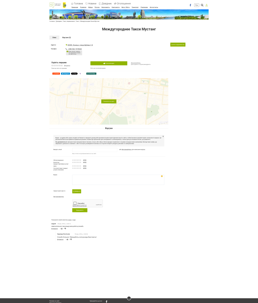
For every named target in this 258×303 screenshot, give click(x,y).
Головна (78, 3)
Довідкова (144, 7)
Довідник (107, 3)
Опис (54, 37)
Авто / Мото (126, 7)
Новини (92, 3)
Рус (196, 5)
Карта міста (116, 7)
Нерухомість (105, 7)
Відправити (79, 210)
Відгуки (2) (66, 37)
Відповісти (54, 228)
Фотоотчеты (154, 7)
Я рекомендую (109, 63)
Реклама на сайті (54, 301)
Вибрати (77, 191)
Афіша (90, 7)
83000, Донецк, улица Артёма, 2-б (80, 45)
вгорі (74, 220)
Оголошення (124, 3)
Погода (97, 7)
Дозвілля (83, 7)
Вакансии (75, 7)
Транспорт (135, 7)
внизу (70, 220)
